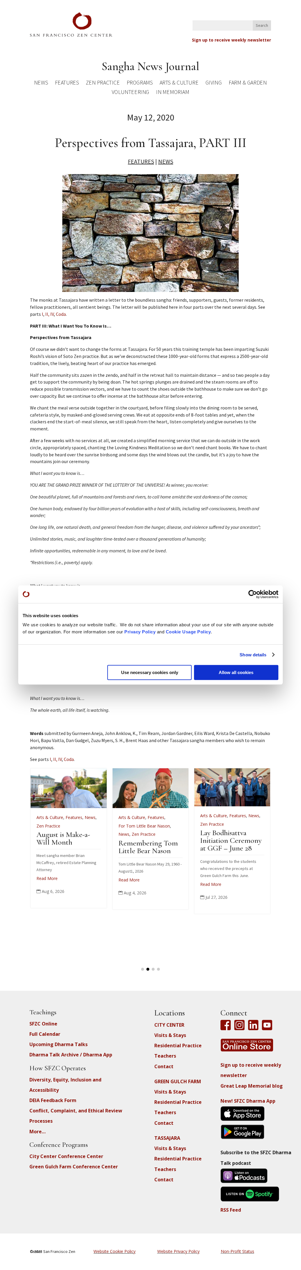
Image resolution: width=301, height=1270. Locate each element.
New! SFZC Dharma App (247, 1101)
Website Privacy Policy (178, 1251)
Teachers (165, 1056)
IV (52, 314)
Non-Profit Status (237, 1251)
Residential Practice (178, 1045)
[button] (142, 969)
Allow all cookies (236, 672)
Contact (163, 1066)
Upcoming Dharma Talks (58, 1044)
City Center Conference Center (66, 1156)
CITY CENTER (169, 1025)
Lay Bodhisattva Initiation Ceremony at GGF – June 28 (57, 840)
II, (47, 314)
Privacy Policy (139, 631)
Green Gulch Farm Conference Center (73, 1166)
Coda (61, 314)
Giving (213, 83)
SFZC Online (43, 1023)
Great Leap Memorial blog (251, 1086)
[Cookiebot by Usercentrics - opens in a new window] (252, 594)
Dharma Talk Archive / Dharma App (70, 1054)
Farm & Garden (248, 83)
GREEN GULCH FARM (177, 1081)
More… (37, 1131)
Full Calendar (44, 1034)
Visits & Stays (170, 1035)
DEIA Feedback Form (52, 1100)
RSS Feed (230, 1210)
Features (67, 83)
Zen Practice (103, 83)
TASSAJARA (167, 1138)
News (41, 83)
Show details (253, 654)
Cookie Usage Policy (188, 631)
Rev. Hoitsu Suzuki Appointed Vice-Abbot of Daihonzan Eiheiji (221, 846)
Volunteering (130, 93)
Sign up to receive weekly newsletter (231, 40)
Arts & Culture (179, 83)
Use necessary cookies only (149, 672)
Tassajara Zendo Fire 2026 (139, 838)
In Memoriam (172, 93)
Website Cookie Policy (114, 1251)
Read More (37, 884)
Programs (140, 83)
